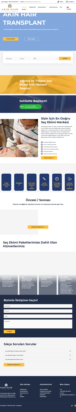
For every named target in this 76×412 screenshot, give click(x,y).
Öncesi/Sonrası (53, 7)
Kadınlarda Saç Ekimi (45, 391)
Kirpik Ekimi (43, 396)
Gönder (65, 58)
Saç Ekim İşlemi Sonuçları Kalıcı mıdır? (15, 351)
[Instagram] (75, 405)
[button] (38, 351)
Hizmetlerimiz (42, 7)
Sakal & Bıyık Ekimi (45, 393)
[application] (46, 7)
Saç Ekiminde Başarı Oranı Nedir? (14, 355)
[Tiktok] (72, 405)
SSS (61, 7)
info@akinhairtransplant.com (32, 1)
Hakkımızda (32, 7)
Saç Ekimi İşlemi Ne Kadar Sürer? (14, 359)
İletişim (24, 9)
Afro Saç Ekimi (44, 389)
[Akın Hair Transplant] (9, 7)
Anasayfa (24, 7)
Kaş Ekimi (42, 394)
